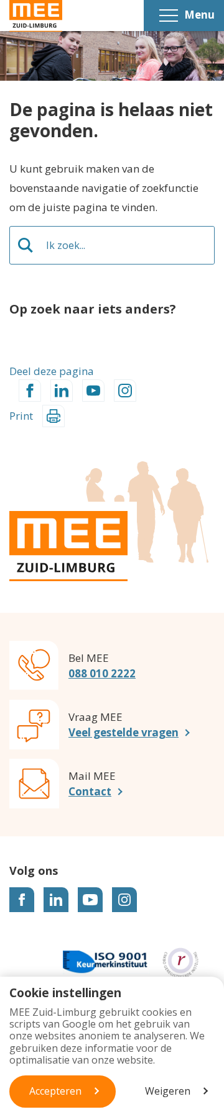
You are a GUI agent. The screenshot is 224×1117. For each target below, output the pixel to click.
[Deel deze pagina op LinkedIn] (61, 390)
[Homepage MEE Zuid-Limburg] (35, 16)
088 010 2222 (102, 673)
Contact (89, 791)
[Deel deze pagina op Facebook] (30, 390)
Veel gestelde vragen (123, 732)
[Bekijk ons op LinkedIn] (56, 899)
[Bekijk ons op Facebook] (21, 899)
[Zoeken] (25, 245)
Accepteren (55, 1091)
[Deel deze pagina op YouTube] (93, 390)
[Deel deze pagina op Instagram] (125, 390)
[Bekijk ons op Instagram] (124, 899)
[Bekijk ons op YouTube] (90, 899)
